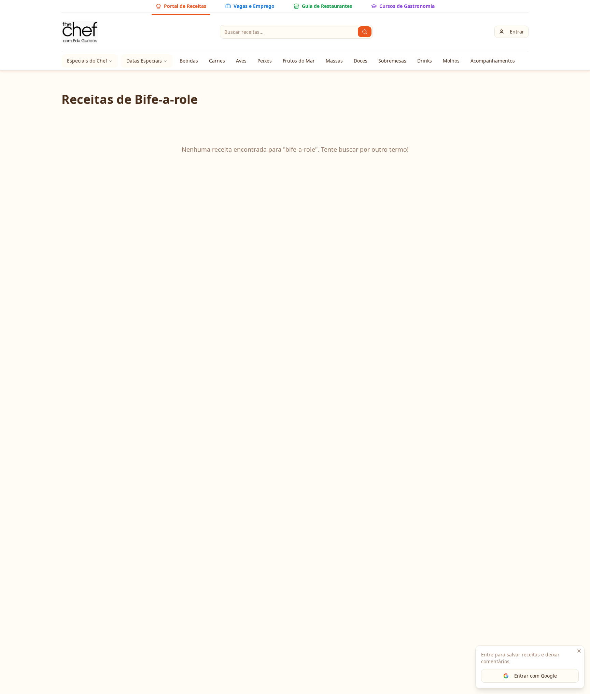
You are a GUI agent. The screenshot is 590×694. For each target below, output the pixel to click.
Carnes (217, 60)
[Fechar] (579, 651)
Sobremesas (392, 60)
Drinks (424, 60)
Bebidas (189, 60)
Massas (334, 60)
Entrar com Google (535, 675)
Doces (360, 60)
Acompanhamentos (492, 60)
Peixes (264, 60)
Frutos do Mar (299, 60)
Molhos (451, 60)
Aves (241, 60)
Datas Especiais (144, 60)
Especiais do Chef (87, 60)
